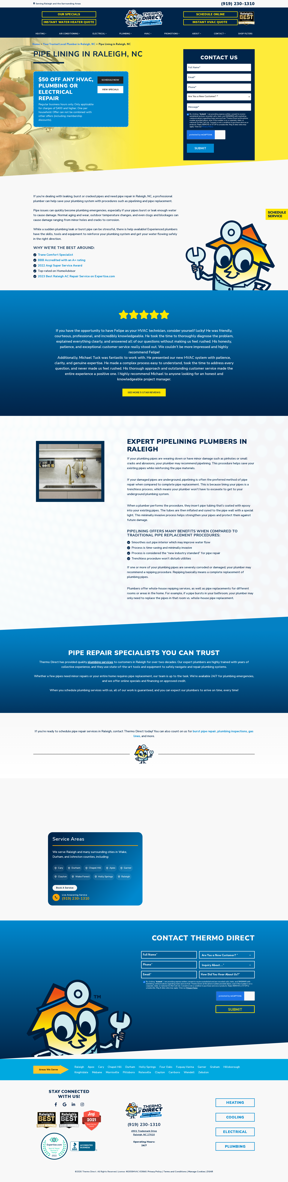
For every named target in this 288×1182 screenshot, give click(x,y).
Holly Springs (147, 1067)
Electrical (99, 33)
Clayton (160, 1072)
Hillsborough (232, 1067)
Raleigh (79, 1067)
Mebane (97, 1072)
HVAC (147, 33)
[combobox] (219, 96)
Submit (200, 148)
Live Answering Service (75, 897)
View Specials (110, 89)
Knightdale (81, 1072)
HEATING (235, 1102)
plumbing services (100, 662)
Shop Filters (245, 33)
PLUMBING (235, 1146)
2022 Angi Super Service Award (60, 265)
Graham (215, 1067)
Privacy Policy (207, 127)
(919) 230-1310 (238, 4)
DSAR (210, 1171)
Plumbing (124, 33)
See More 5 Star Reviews (144, 392)
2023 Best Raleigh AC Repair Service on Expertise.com (76, 276)
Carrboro (174, 1072)
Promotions (171, 33)
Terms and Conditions (174, 1171)
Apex (91, 1067)
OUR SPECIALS (69, 14)
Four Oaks (166, 1067)
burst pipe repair (204, 731)
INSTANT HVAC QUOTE (210, 22)
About (196, 33)
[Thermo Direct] (144, 18)
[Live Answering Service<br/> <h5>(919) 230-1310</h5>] (56, 897)
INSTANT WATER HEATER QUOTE (69, 22)
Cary (101, 1067)
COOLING (235, 1117)
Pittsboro (129, 1072)
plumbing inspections (232, 731)
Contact (219, 33)
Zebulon (203, 1072)
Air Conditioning (68, 33)
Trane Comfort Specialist (55, 255)
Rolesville (145, 1072)
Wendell (189, 1072)
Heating (40, 33)
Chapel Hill (115, 1067)
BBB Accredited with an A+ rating (61, 260)
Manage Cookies (196, 1171)
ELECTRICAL (235, 1131)
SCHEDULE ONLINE (210, 14)
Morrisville (112, 1072)
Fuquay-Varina (185, 1067)
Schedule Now (110, 80)
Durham (130, 1067)
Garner (202, 1067)
